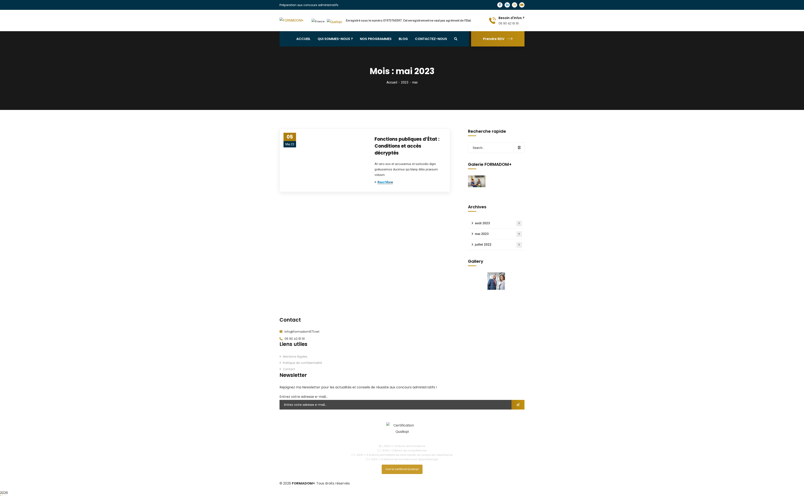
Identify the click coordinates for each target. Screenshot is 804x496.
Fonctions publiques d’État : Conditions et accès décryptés (407, 146)
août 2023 (497, 223)
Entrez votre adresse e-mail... (304, 396)
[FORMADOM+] (292, 20)
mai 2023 (497, 234)
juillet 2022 (497, 244)
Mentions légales (295, 356)
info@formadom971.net (302, 332)
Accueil (392, 82)
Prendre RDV (493, 38)
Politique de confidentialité (302, 363)
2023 (404, 82)
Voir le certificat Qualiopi (402, 469)
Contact (289, 369)
